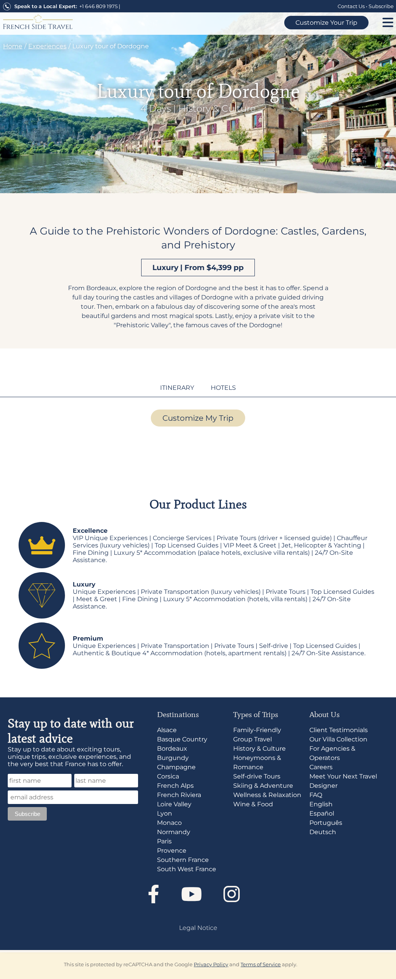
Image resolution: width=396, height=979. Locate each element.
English (321, 804)
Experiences (47, 46)
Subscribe (381, 6)
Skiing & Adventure (263, 785)
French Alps (175, 785)
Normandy (173, 832)
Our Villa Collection (338, 739)
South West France (186, 869)
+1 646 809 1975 (98, 6)
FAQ (315, 795)
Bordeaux (172, 748)
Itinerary (177, 387)
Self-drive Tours (256, 776)
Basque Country (182, 739)
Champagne (176, 767)
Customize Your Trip (326, 22)
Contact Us (351, 6)
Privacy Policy (211, 964)
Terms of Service (261, 964)
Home (12, 46)
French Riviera (179, 795)
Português (325, 822)
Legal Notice (198, 927)
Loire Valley (174, 804)
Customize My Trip (198, 418)
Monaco (169, 822)
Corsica (168, 776)
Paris (164, 841)
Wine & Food (253, 804)
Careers (321, 767)
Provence (171, 850)
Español (321, 813)
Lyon (164, 813)
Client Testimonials (338, 730)
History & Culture (217, 108)
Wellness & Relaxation (267, 795)
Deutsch (322, 832)
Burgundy (173, 757)
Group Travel (252, 739)
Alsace (167, 730)
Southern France (183, 859)
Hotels (223, 387)
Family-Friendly (257, 730)
